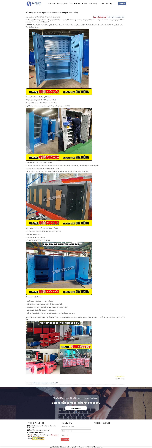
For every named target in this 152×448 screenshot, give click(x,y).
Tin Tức (101, 3)
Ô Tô (70, 3)
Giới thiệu (51, 3)
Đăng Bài (122, 4)
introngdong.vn (32, 441)
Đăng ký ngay (76, 408)
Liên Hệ (109, 3)
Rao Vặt (77, 3)
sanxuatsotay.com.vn (33, 444)
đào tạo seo (54, 435)
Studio (84, 3)
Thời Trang (93, 3)
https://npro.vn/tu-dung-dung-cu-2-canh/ (45, 383)
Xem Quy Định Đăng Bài (116, 17)
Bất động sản (62, 3)
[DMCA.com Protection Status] (38, 438)
